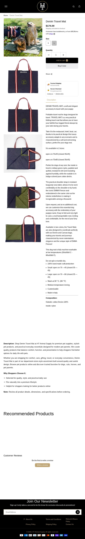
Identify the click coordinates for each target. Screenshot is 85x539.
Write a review (42, 465)
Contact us (50, 93)
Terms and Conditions (53, 519)
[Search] (73, 6)
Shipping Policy (51, 524)
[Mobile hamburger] (6, 6)
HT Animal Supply (38, 532)
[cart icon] (79, 6)
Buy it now (62, 66)
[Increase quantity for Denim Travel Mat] (63, 55)
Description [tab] (51, 100)
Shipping (48, 28)
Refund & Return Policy (72, 520)
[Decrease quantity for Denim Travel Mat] (49, 55)
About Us (29, 519)
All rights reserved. (52, 532)
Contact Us (70, 524)
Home (6, 15)
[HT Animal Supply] (42, 6)
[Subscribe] (78, 512)
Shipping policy (60, 93)
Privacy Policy (30, 524)
